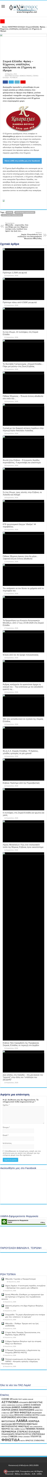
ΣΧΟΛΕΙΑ (26, 1437)
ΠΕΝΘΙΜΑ (30, 1429)
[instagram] (26, 1468)
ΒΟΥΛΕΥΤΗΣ (36, 1402)
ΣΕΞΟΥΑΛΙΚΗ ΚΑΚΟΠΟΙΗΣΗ (25, 212)
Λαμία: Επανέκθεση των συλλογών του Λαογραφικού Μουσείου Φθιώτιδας (30, 235)
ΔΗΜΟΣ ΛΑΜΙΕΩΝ (21, 1407)
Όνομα (6, 1127)
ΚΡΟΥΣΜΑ (22, 1417)
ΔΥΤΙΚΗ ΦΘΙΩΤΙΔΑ (21, 1412)
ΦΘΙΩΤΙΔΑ (11, 1440)
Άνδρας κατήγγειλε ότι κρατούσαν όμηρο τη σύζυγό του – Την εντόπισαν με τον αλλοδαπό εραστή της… (23, 686)
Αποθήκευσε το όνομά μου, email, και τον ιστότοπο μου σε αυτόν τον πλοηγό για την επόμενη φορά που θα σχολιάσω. (22, 1153)
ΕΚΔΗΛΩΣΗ (37, 1413)
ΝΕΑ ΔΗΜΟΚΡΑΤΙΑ (36, 1426)
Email (6, 1135)
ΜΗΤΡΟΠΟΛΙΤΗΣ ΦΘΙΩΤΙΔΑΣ (15, 1426)
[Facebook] (21, 1468)
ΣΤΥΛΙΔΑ (5, 1437)
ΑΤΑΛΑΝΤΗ (24, 1402)
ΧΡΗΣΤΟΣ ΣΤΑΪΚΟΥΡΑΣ (34, 1440)
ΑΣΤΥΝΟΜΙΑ (10, 1402)
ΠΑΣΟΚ (22, 1429)
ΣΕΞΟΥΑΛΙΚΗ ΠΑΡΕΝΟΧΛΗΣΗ (12, 215)
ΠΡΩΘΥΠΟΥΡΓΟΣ (23, 1434)
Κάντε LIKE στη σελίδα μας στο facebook (22, 161)
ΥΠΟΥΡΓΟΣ (35, 1436)
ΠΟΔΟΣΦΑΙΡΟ (8, 1434)
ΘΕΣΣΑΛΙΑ (19, 1415)
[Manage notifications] (6, 1471)
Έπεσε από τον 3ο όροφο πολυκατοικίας (21, 655)
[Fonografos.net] (23, 8)
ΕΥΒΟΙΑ (9, 212)
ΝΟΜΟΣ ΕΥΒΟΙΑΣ (26, 76)
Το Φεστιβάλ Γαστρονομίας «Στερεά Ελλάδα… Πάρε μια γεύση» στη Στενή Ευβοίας (23, 365)
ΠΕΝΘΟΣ (40, 1429)
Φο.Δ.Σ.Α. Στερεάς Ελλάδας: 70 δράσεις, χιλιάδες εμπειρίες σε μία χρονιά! (20, 752)
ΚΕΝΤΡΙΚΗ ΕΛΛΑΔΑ (16, 27)
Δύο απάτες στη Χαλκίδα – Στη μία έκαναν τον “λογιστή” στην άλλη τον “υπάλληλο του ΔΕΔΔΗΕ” (23, 1077)
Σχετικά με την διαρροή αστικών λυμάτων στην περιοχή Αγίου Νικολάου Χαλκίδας (23, 429)
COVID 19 (7, 1399)
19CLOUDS (33, 1465)
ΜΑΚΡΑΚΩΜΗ (7, 1424)
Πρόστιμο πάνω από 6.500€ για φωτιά (20, 302)
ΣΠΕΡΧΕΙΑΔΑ (38, 1434)
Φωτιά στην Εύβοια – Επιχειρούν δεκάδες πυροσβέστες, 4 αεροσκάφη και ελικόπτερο (22, 461)
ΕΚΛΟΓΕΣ (5, 1415)
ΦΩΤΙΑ (22, 1440)
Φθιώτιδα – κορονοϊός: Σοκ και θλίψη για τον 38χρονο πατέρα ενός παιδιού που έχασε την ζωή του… (16, 227)
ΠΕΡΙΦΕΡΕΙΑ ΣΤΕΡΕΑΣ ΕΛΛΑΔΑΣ (21, 1431)
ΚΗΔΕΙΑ (42, 1415)
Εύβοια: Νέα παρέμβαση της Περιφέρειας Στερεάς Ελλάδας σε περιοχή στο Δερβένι (21, 1044)
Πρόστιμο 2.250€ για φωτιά (15, 272)
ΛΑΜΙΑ (22, 1421)
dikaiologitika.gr (9, 136)
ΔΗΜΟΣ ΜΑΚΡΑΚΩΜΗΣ (22, 1410)
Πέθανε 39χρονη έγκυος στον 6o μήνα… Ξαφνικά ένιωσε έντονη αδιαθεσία (20, 557)
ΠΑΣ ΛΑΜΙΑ (15, 1429)
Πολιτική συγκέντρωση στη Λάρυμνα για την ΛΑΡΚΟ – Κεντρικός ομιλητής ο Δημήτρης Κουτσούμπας (21, 1361)
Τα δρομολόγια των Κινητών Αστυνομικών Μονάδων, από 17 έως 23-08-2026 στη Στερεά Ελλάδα (23, 622)
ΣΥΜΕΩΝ (12, 1436)
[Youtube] (23, 1468)
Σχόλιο (6, 1105)
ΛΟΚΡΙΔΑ (33, 1421)
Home (4, 27)
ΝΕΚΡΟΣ (6, 1429)
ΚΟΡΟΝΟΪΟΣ (9, 1417)
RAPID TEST (17, 1399)
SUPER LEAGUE (27, 1399)
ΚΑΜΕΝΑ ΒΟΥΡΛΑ (32, 1415)
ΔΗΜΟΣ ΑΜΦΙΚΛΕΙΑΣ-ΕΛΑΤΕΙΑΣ (12, 1405)
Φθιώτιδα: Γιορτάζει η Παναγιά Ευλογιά (20, 1279)
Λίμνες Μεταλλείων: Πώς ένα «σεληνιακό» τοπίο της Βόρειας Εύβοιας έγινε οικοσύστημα (23, 846)
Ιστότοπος (7, 1143)
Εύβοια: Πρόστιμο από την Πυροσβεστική (21, 783)
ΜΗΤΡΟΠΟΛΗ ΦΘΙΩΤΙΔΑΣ (25, 1424)
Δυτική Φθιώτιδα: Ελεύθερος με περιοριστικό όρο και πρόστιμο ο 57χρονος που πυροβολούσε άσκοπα (23, 1297)
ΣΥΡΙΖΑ (20, 1437)
